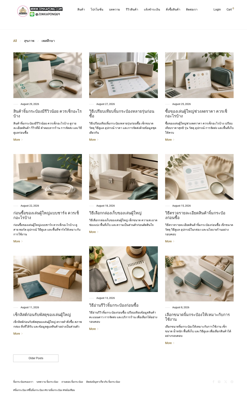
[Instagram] (219, 381)
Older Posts (36, 358)
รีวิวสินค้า (132, 9)
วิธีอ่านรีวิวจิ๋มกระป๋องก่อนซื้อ (114, 305)
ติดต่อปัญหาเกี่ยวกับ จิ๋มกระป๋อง (103, 381)
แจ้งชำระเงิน (152, 9)
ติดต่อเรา (191, 9)
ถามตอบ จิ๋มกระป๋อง (72, 381)
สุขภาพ (29, 41)
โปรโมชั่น (97, 9)
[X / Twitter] (225, 381)
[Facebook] (213, 381)
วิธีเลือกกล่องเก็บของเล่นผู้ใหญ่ (115, 213)
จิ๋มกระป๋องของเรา (23, 381)
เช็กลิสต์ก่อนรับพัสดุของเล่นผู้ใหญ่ (42, 314)
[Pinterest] (232, 381)
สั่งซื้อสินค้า (173, 9)
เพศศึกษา (48, 41)
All (15, 41)
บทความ (114, 9)
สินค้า (81, 9)
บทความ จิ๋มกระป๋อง (47, 381)
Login (217, 9)
